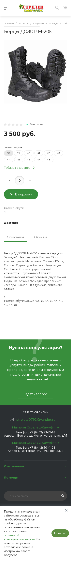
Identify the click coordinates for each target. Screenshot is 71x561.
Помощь (11, 477)
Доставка (11, 223)
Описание (15, 237)
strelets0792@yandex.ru (35, 420)
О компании (14, 466)
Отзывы (40, 237)
